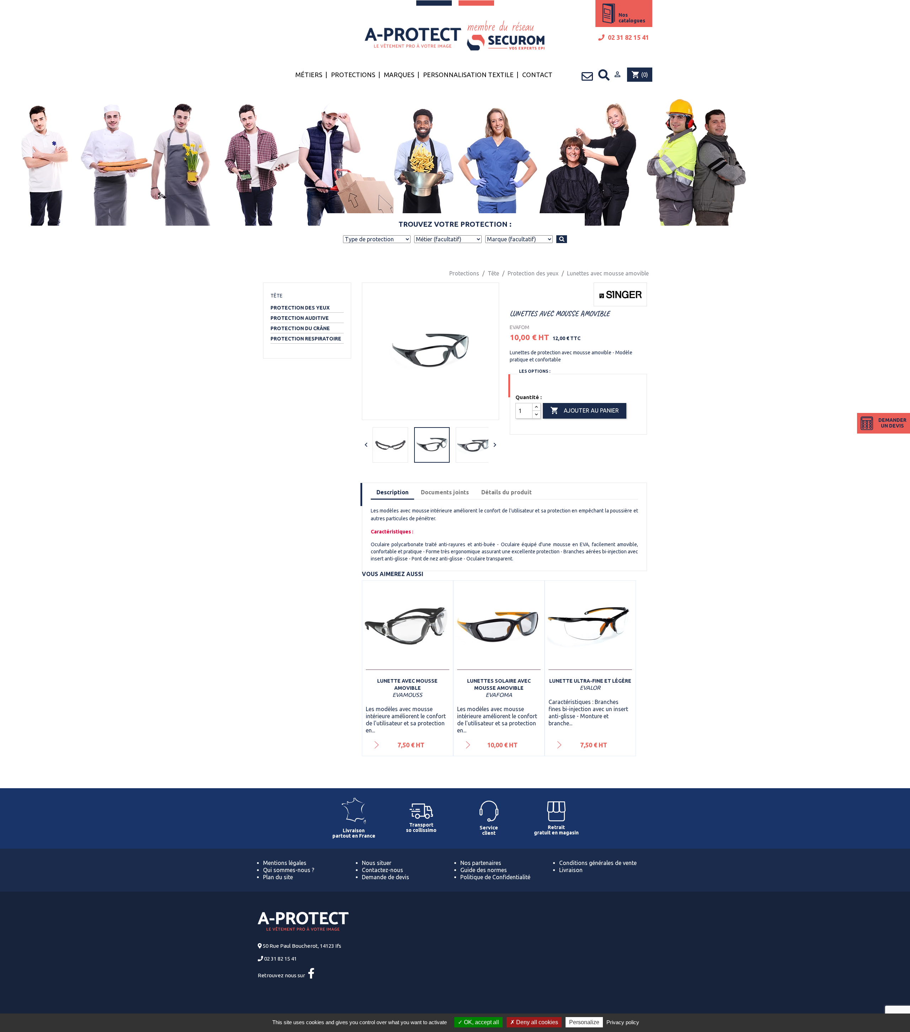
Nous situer (376, 863)
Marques (399, 74)
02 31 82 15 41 (627, 37)
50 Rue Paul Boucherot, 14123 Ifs (302, 946)
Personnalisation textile (468, 74)
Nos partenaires (480, 863)
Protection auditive (300, 318)
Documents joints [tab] (445, 492)
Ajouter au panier (584, 410)
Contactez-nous (382, 870)
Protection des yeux (300, 308)
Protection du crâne (300, 328)
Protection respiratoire (306, 339)
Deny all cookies (536, 1022)
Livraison (571, 870)
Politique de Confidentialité (495, 877)
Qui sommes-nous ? (288, 870)
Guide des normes (483, 870)
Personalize (584, 1022)
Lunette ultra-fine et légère (590, 681)
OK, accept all (480, 1022)
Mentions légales (284, 863)
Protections (353, 74)
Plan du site (278, 877)
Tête (277, 296)
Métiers (308, 74)
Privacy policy (622, 1022)
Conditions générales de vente (598, 863)
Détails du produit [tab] (506, 492)
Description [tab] (392, 492)
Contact (537, 74)
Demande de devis (385, 877)
